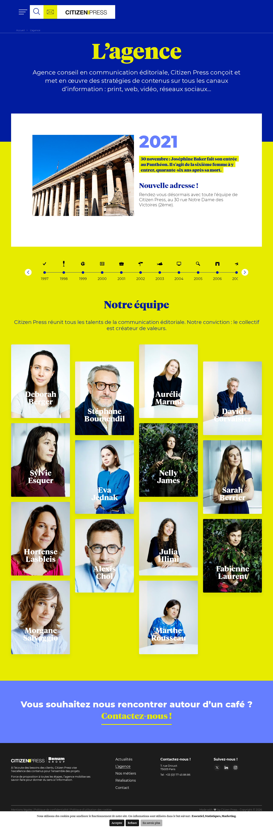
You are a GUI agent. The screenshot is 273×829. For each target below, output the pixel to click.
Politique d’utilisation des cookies (91, 809)
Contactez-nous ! (136, 715)
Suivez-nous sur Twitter (217, 767)
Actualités (123, 759)
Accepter (117, 823)
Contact (122, 788)
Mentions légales (21, 809)
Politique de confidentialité (51, 809)
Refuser (132, 823)
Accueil (20, 30)
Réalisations (125, 780)
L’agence (123, 766)
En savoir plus (151, 823)
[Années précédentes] (28, 272)
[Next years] (244, 272)
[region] (136, 264)
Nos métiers (125, 773)
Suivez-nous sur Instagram (235, 767)
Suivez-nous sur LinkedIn (226, 767)
